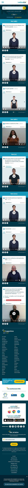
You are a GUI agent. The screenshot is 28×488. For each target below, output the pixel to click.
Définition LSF (8, 30)
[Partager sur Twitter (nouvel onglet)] (3, 51)
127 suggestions (18, 17)
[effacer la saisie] (21, 8)
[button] (13, 112)
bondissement (5, 364)
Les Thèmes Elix (14, 465)
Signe (4, 30)
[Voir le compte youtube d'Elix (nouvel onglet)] (18, 426)
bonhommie (16, 344)
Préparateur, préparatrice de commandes (14, 300)
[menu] (2, 2)
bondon (3, 366)
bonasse (3, 344)
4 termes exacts (10, 17)
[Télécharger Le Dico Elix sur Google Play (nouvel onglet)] (19, 420)
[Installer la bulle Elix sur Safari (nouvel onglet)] (18, 411)
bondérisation (5, 356)
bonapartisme (5, 341)
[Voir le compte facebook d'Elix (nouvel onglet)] (10, 426)
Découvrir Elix (14, 458)
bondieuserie (4, 361)
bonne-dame (16, 370)
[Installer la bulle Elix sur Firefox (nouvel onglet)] (10, 411)
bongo (15, 336)
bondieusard (4, 360)
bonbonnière (4, 349)
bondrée (4, 367)
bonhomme (16, 342)
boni (15, 346)
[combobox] (14, 8)
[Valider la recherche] (24, 8)
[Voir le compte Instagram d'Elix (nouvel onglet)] (13, 426)
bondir (3, 363)
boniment (16, 356)
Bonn (15, 367)
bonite (15, 364)
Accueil (12, 11)
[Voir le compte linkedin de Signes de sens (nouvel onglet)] (16, 426)
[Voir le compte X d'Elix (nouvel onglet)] (21, 426)
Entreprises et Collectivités (14, 461)
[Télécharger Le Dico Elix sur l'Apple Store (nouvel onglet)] (9, 420)
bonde (3, 353)
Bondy (3, 369)
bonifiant (16, 352)
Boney (3, 374)
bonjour (16, 366)
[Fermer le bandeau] (27, 477)
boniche (16, 347)
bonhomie (16, 341)
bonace (3, 338)
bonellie (3, 372)
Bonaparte (4, 339)
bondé (3, 355)
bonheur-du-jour (17, 339)
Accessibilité (14, 472)
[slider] (10, 47)
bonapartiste (4, 342)
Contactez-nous (19, 381)
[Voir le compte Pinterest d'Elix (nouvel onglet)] (24, 426)
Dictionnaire (17, 11)
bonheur (16, 338)
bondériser (4, 358)
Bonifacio (16, 350)
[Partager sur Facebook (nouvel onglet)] (5, 51)
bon (20, 11)
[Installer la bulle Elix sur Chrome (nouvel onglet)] (14, 411)
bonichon (16, 349)
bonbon (3, 346)
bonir (15, 361)
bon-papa (4, 336)
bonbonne (4, 347)
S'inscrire (14, 444)
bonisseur (16, 363)
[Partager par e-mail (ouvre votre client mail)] (7, 51)
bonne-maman (17, 372)
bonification (16, 353)
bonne (15, 369)
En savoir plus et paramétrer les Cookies (14, 484)
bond (3, 352)
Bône (3, 370)
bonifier (16, 355)
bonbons (4, 350)
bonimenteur (17, 360)
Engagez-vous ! (14, 463)
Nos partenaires (14, 459)
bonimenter (16, 358)
